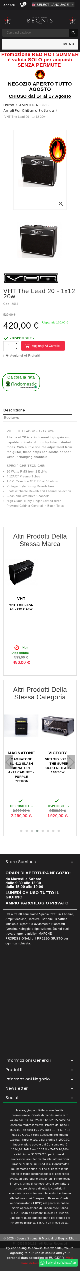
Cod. (6, 303)
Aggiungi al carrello (46, 345)
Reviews (11, 417)
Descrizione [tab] (14, 410)
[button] (21, 831)
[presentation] (9, 762)
